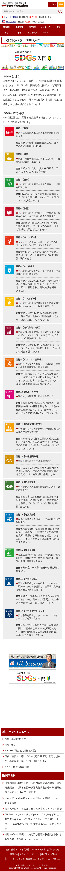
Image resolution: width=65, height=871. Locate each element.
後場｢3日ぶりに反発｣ (16, 739)
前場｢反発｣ (11, 744)
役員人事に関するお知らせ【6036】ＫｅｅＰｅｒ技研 (33, 808)
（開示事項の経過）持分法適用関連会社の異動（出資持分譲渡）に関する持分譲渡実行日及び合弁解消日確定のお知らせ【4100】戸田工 (33, 787)
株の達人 (45, 854)
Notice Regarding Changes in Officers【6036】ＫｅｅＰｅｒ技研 (33, 800)
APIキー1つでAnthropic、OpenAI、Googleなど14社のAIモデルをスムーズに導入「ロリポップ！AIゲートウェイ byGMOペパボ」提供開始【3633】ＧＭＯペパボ (33, 821)
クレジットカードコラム (49, 859)
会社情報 (10, 849)
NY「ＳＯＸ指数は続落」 (18, 767)
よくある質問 (21, 849)
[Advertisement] (32, 705)
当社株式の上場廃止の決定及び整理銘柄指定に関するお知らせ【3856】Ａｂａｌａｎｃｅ (33, 836)
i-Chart (54, 854)
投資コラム (31, 859)
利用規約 (14, 854)
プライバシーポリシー (29, 854)
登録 (61, 4)
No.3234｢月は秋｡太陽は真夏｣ (20, 750)
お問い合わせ (53, 849)
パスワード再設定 (37, 849)
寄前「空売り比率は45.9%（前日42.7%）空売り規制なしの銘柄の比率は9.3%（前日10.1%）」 (32, 758)
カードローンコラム (15, 859)
